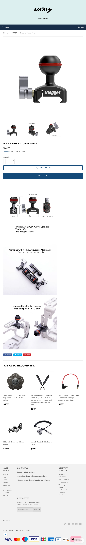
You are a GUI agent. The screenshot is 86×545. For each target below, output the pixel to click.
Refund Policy (63, 479)
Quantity (6, 157)
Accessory (7, 488)
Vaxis (11, 530)
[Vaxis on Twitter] (65, 524)
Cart (82, 27)
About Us (6, 520)
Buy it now (43, 176)
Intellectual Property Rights (62, 492)
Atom (5, 480)
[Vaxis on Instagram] (76, 524)
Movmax (6, 485)
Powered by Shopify (22, 530)
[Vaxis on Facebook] (69, 524)
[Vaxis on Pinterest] (72, 524)
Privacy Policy (63, 482)
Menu (6, 27)
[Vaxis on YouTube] (80, 524)
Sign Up (37, 510)
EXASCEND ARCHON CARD (7, 493)
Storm (5, 482)
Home (5, 33)
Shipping (6, 151)
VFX (4, 477)
